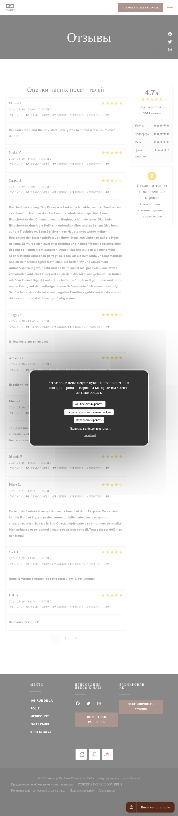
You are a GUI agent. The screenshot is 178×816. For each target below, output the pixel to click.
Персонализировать (89, 420)
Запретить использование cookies (89, 412)
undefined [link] (90, 435)
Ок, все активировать (89, 404)
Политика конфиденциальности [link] (90, 428)
